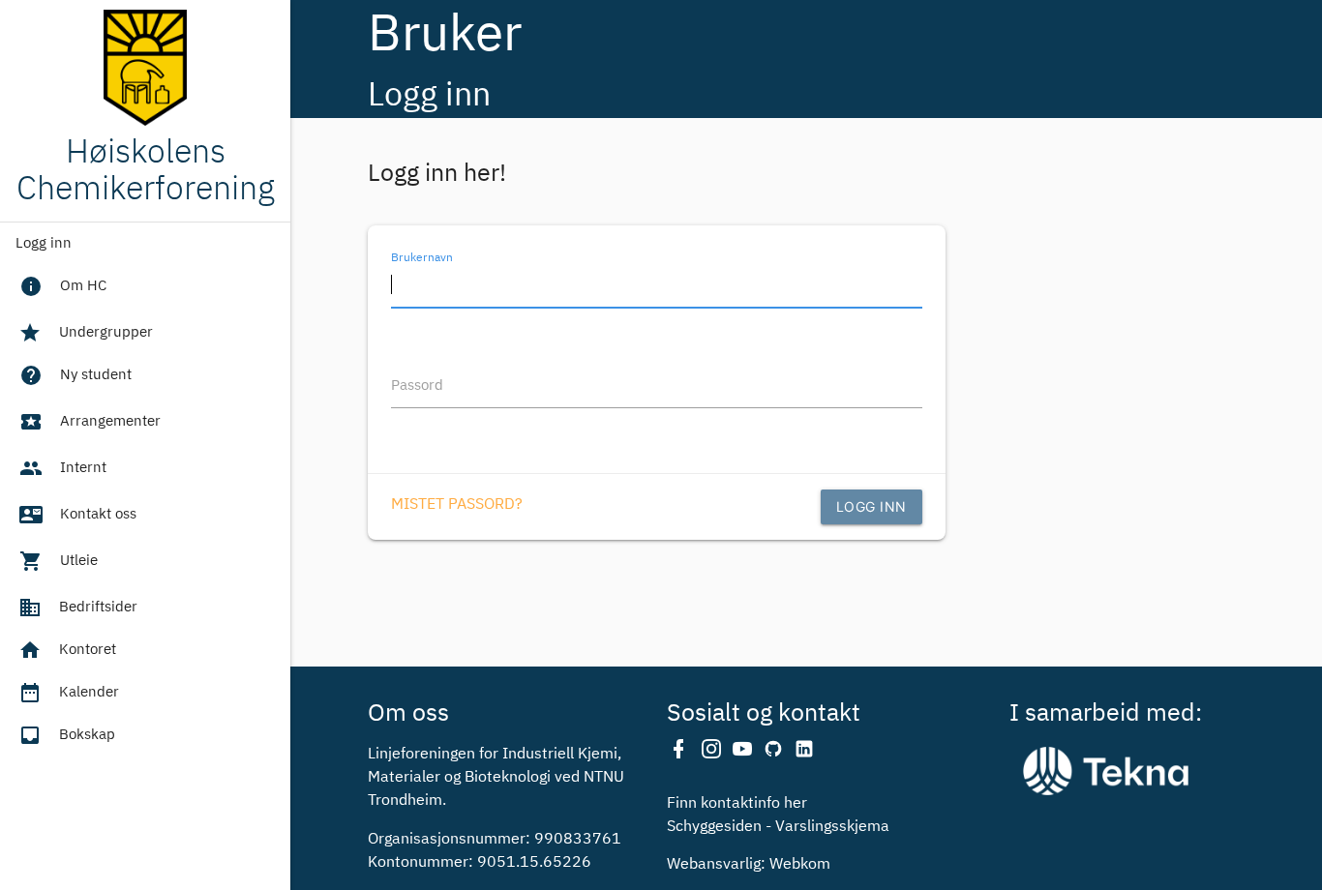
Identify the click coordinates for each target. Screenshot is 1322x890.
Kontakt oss (77, 514)
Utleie (58, 561)
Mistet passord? (457, 505)
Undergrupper (85, 332)
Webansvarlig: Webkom (748, 865)
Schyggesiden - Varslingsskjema (778, 827)
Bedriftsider (77, 607)
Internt (62, 468)
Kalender (68, 692)
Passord (417, 385)
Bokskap (66, 735)
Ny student (75, 375)
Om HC (62, 286)
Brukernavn (422, 257)
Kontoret (67, 650)
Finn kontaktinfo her (737, 804)
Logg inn (43, 243)
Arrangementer (90, 421)
